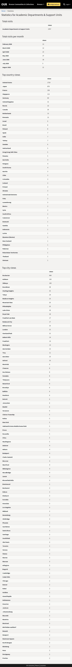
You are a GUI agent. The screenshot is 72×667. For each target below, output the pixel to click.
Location (43, 665)
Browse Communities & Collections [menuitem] (21, 4)
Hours (37, 665)
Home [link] (3, 11)
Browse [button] (40, 4)
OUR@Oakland (54, 4)
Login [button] (68, 4)
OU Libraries (30, 665)
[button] (64, 4)
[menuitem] (40, 4)
